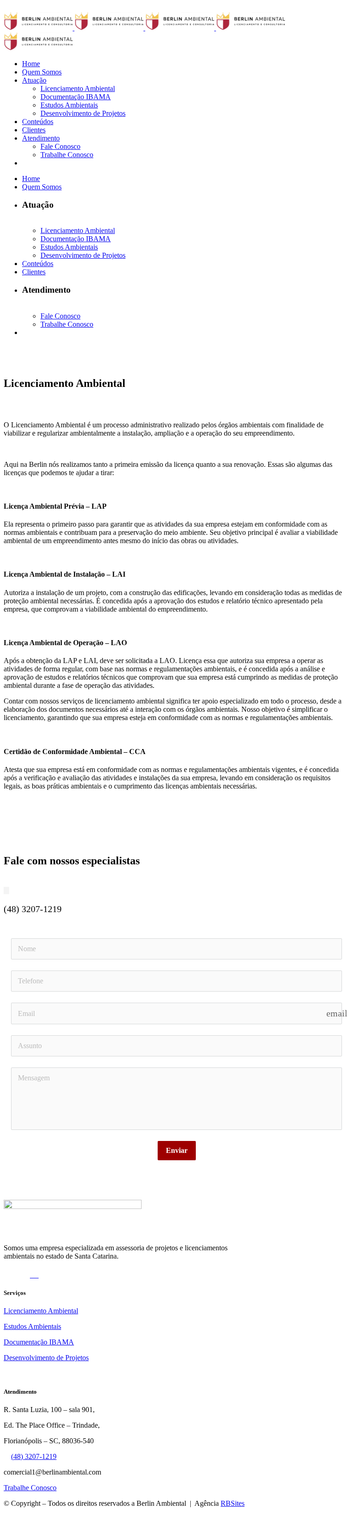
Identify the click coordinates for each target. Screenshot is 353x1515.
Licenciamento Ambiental (41, 1311)
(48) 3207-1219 (34, 1456)
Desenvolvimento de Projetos (46, 1358)
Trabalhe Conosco (30, 1488)
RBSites (233, 1503)
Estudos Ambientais (32, 1326)
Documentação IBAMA (39, 1342)
